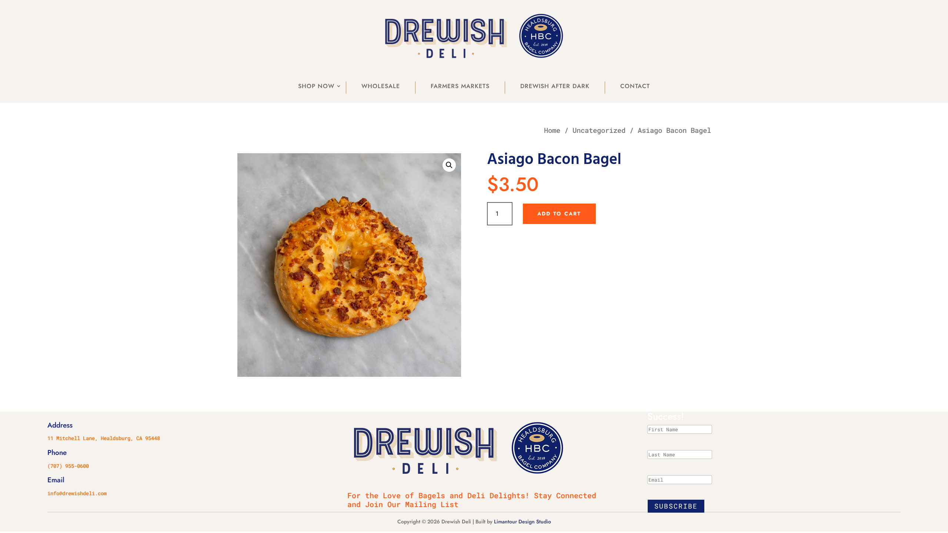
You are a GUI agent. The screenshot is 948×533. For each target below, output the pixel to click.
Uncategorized (599, 130)
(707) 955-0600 (68, 465)
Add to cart (559, 213)
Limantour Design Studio (522, 521)
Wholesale (380, 86)
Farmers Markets (460, 86)
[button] (449, 165)
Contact (635, 86)
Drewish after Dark (555, 86)
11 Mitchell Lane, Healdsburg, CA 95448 (103, 438)
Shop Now (316, 86)
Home (552, 130)
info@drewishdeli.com (77, 493)
